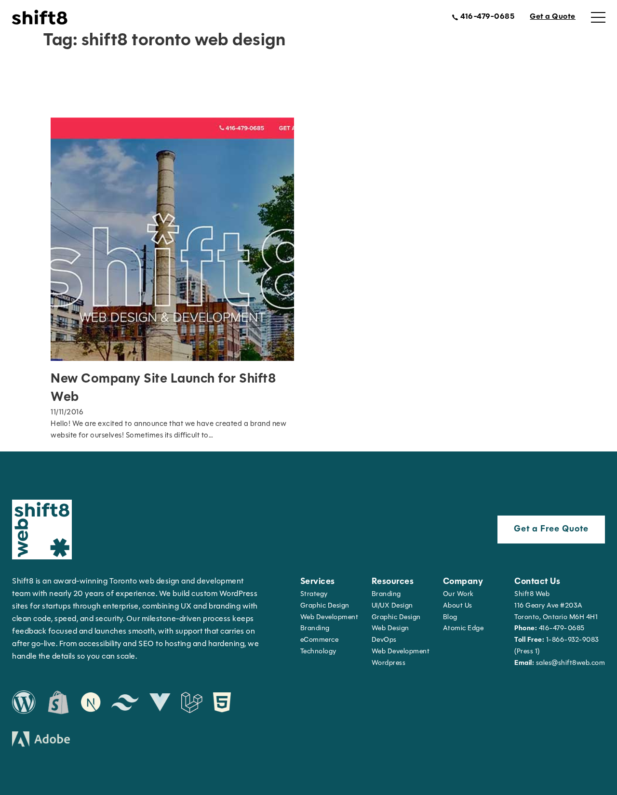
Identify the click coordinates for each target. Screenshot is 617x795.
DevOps (384, 640)
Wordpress (389, 663)
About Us (457, 606)
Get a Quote (553, 17)
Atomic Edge (463, 628)
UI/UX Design (392, 606)
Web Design (390, 628)
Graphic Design (324, 606)
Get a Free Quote (551, 529)
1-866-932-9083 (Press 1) (556, 645)
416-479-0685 (549, 628)
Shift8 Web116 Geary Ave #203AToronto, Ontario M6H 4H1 (556, 606)
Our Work (458, 594)
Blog (450, 617)
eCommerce (319, 640)
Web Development (401, 651)
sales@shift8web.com (559, 663)
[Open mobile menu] (598, 17)
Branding (315, 628)
